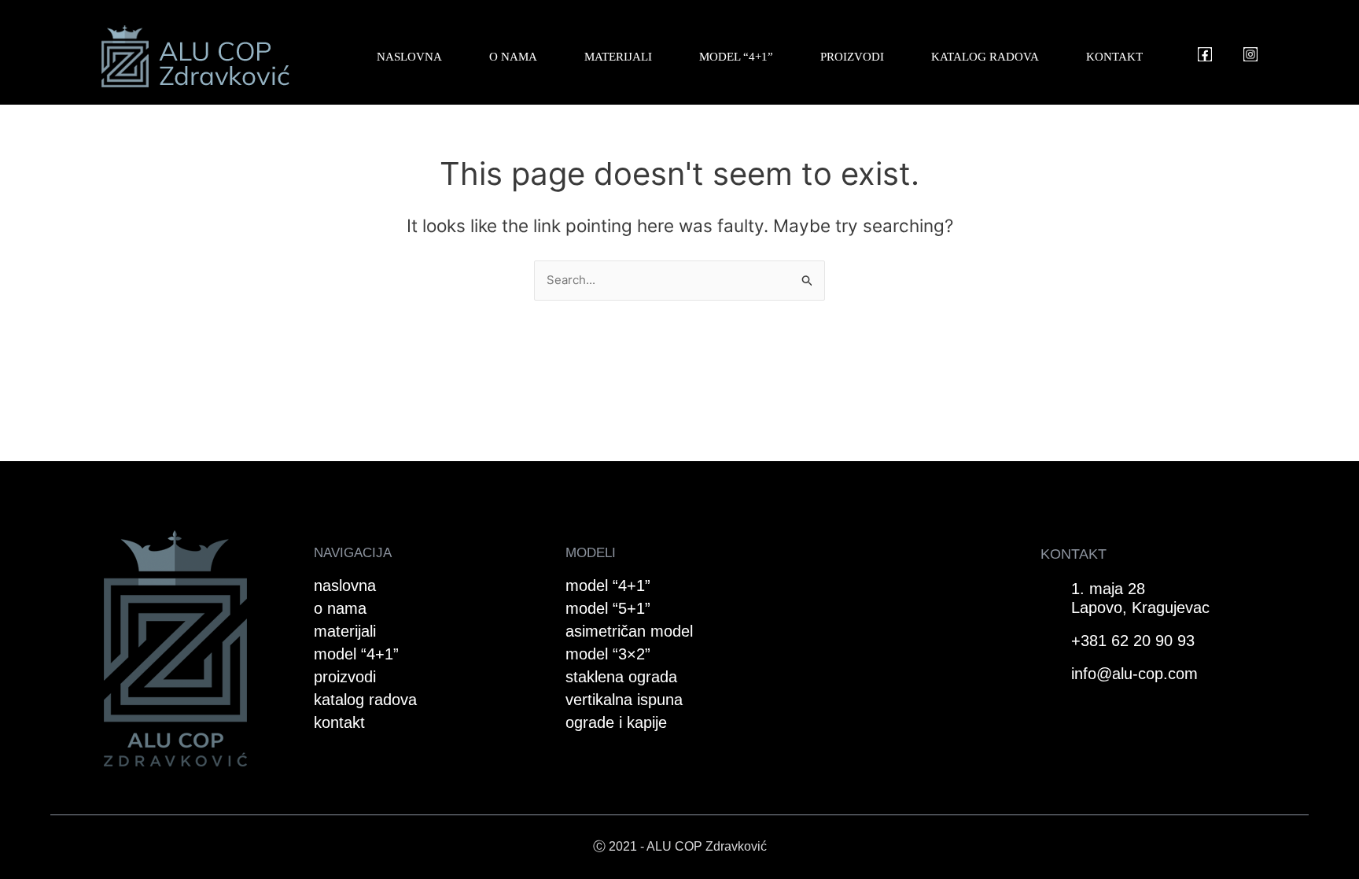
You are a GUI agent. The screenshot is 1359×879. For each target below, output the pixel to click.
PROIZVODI (852, 56)
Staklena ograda (621, 677)
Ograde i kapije (616, 722)
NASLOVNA (409, 56)
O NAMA (513, 56)
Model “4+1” (607, 585)
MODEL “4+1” (736, 56)
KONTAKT (1114, 56)
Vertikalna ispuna (624, 699)
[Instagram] (1250, 54)
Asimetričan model (629, 631)
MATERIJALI (618, 56)
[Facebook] (1205, 54)
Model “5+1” (607, 608)
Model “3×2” (607, 654)
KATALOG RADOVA (985, 56)
